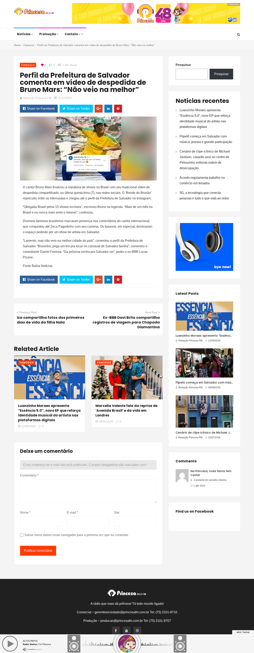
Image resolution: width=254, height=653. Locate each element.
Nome (25, 512)
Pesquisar (183, 65)
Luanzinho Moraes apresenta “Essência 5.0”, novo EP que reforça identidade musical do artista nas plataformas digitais (49, 412)
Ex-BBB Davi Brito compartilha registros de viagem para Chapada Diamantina (126, 322)
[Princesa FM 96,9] (34, 12)
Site (116, 512)
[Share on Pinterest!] (118, 109)
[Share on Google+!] (99, 109)
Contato (72, 34)
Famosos (29, 45)
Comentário (29, 475)
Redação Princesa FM (37, 97)
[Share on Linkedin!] (108, 109)
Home (17, 45)
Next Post (151, 312)
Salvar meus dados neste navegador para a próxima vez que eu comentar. (76, 535)
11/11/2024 (65, 97)
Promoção (48, 34)
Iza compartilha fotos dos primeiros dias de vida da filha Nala (50, 320)
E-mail (72, 512)
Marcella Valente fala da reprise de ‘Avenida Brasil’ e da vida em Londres (126, 410)
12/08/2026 (28, 426)
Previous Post (28, 312)
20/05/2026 (106, 421)
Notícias (24, 34)
